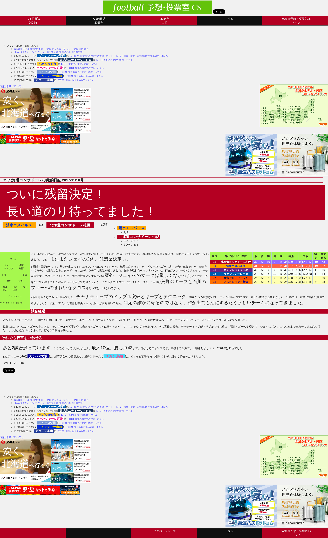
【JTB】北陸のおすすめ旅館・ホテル (75, 80)
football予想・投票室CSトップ (296, 20)
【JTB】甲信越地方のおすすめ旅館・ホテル (91, 56)
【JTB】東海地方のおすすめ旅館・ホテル (80, 72)
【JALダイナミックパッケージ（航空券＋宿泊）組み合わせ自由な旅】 (49, 52)
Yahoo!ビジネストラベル (57, 49)
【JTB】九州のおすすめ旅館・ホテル (114, 60)
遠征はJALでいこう (12, 86)
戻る (230, 18)
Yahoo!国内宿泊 (80, 49)
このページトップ (165, 531)
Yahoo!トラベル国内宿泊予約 (28, 49)
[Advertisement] (62, 33)
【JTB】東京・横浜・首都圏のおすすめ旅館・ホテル (141, 56)
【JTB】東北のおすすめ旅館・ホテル (78, 64)
